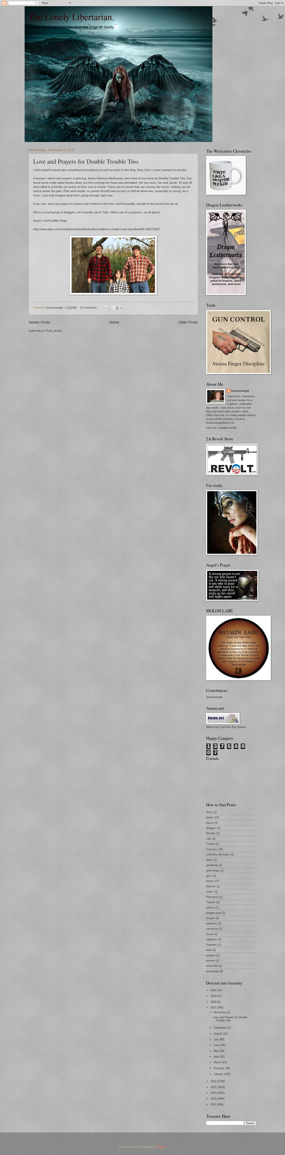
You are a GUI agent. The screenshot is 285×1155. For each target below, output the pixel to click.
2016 (214, 1081)
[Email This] (105, 308)
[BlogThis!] (109, 308)
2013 (214, 1098)
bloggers (211, 828)
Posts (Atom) (54, 330)
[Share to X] (113, 308)
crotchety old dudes (218, 854)
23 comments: (89, 307)
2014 (214, 1092)
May (217, 1050)
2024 (214, 990)
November (220, 1012)
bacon (209, 822)
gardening (212, 865)
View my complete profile (221, 427)
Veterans (211, 944)
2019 (214, 996)
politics (210, 907)
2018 (214, 1001)
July (216, 1039)
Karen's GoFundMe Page (50, 220)
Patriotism (212, 897)
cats (208, 838)
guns (209, 875)
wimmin (210, 960)
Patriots (211, 902)
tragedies (211, 939)
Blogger (161, 1146)
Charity (210, 843)
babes (209, 817)
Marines (211, 886)
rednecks (211, 923)
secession (212, 928)
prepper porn (213, 912)
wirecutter (212, 965)
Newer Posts (39, 322)
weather (211, 955)
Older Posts (188, 322)
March (218, 1062)
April (217, 1056)
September (221, 1027)
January (219, 1074)
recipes (210, 918)
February (219, 1068)
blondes (211, 833)
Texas (209, 934)
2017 (214, 1007)
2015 (214, 1087)
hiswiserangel (240, 390)
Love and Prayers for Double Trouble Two (85, 161)
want (209, 950)
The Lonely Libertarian (70, 17)
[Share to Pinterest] (121, 308)
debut (209, 859)
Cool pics (211, 849)
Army (209, 812)
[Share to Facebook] (117, 308)
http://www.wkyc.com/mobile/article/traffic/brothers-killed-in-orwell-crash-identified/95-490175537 (96, 229)
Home (114, 322)
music (209, 891)
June (217, 1045)
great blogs (212, 870)
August (218, 1033)
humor (210, 881)
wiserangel (212, 971)
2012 (214, 1104)
